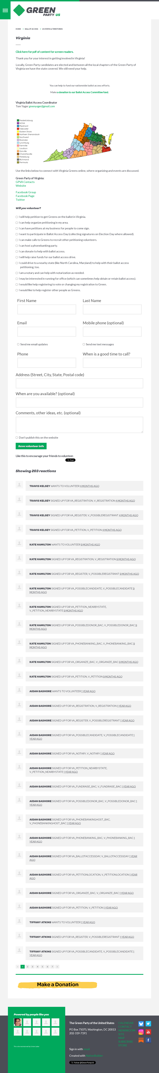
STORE (122, 1045)
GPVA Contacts (25, 182)
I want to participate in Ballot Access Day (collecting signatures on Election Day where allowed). (77, 234)
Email (22, 322)
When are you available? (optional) (45, 393)
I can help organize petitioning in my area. (44, 222)
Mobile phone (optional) (103, 322)
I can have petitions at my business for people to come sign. (55, 228)
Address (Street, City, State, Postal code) (50, 374)
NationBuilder (94, 1055)
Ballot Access (31, 29)
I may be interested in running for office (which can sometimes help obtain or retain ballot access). (78, 278)
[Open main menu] (5, 10)
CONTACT (125, 1026)
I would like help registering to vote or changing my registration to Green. (63, 284)
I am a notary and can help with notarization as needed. (52, 272)
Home (18, 29)
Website (21, 185)
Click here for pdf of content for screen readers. (45, 51)
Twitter (20, 199)
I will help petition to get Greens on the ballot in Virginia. (53, 216)
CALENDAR (125, 1023)
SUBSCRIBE (125, 1041)
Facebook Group (26, 192)
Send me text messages (100, 344)
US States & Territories (52, 29)
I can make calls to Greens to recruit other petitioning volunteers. (58, 239)
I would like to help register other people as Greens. (50, 290)
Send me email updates (35, 344)
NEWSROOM (126, 1030)
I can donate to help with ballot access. (42, 251)
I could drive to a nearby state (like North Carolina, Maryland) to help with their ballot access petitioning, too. (74, 265)
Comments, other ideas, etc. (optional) (48, 412)
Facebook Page (25, 196)
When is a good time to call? (106, 354)
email (86, 1049)
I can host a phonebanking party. (39, 245)
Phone (22, 354)
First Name (26, 300)
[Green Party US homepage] (36, 10)
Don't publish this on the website (39, 437)
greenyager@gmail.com (42, 106)
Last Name (92, 300)
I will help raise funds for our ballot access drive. (48, 257)
